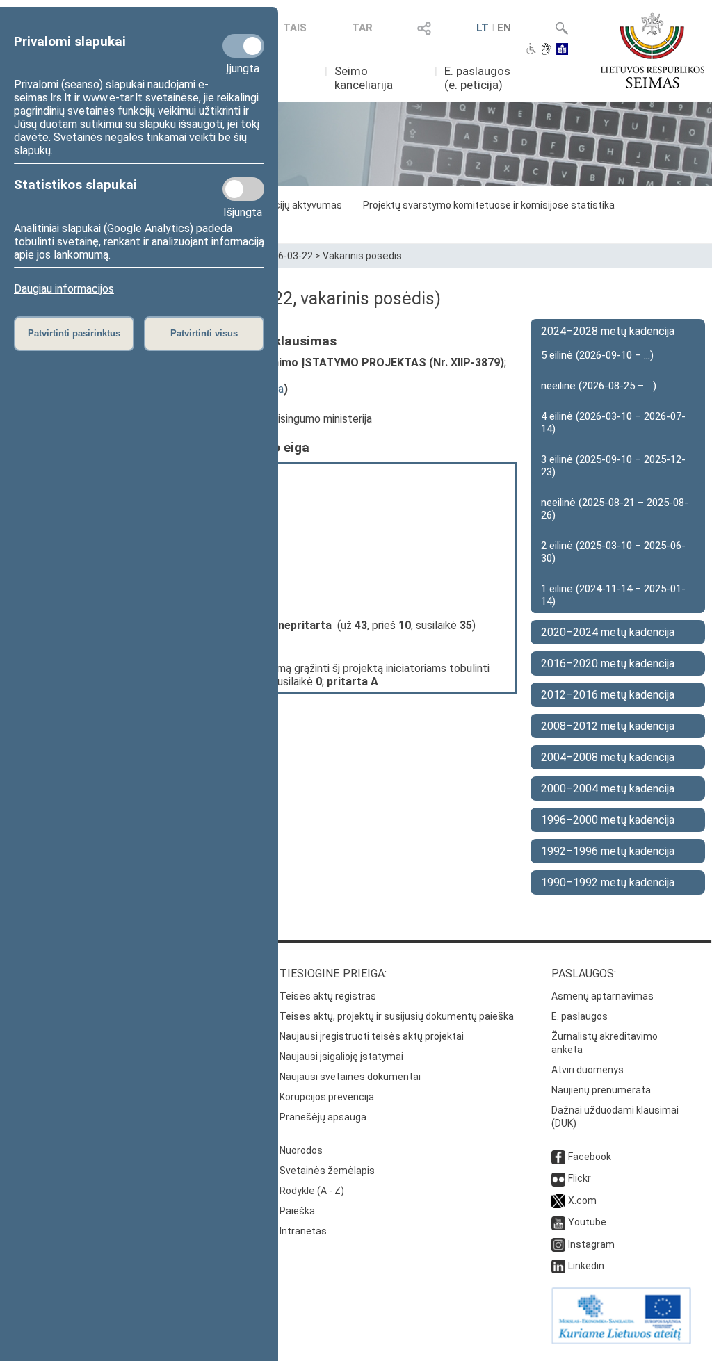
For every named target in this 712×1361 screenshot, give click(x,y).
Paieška (297, 1210)
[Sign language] (546, 50)
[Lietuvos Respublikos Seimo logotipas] (652, 50)
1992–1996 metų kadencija (607, 851)
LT (482, 28)
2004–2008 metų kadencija (607, 757)
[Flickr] (558, 1178)
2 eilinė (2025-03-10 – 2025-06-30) (613, 551)
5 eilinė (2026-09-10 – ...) (597, 355)
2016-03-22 (287, 255)
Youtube (587, 1222)
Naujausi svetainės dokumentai (350, 1076)
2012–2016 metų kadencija (607, 694)
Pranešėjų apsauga (323, 1117)
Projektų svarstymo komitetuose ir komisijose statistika (489, 205)
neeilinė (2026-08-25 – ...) (598, 386)
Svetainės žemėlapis (327, 1170)
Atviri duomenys (587, 1069)
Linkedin (586, 1265)
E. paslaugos (579, 1016)
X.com (582, 1200)
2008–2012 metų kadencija (607, 726)
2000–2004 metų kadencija (607, 788)
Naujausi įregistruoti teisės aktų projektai (372, 1036)
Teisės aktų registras (328, 996)
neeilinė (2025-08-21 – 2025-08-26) (614, 508)
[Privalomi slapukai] (243, 46)
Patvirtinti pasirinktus (74, 333)
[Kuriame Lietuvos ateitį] (621, 1340)
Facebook (589, 1156)
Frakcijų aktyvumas (299, 205)
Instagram (591, 1244)
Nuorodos (301, 1150)
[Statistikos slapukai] (243, 189)
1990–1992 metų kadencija (607, 882)
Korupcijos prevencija (327, 1096)
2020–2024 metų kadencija (607, 632)
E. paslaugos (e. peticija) (477, 78)
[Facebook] (558, 1156)
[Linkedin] (558, 1265)
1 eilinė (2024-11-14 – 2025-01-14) (613, 595)
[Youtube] (558, 1222)
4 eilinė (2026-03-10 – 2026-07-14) (613, 422)
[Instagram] (558, 1244)
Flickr (579, 1178)
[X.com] (558, 1200)
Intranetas (303, 1231)
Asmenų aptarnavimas (602, 996)
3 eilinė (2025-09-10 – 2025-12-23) (613, 465)
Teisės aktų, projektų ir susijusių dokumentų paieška (397, 1016)
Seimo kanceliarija (363, 78)
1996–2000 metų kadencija (607, 819)
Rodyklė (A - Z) (312, 1190)
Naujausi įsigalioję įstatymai (341, 1056)
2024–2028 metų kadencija (607, 331)
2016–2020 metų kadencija (607, 663)
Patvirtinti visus (204, 333)
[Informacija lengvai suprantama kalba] (562, 50)
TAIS (295, 28)
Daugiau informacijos (64, 288)
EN (504, 28)
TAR (362, 28)
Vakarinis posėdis (362, 255)
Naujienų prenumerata (601, 1089)
